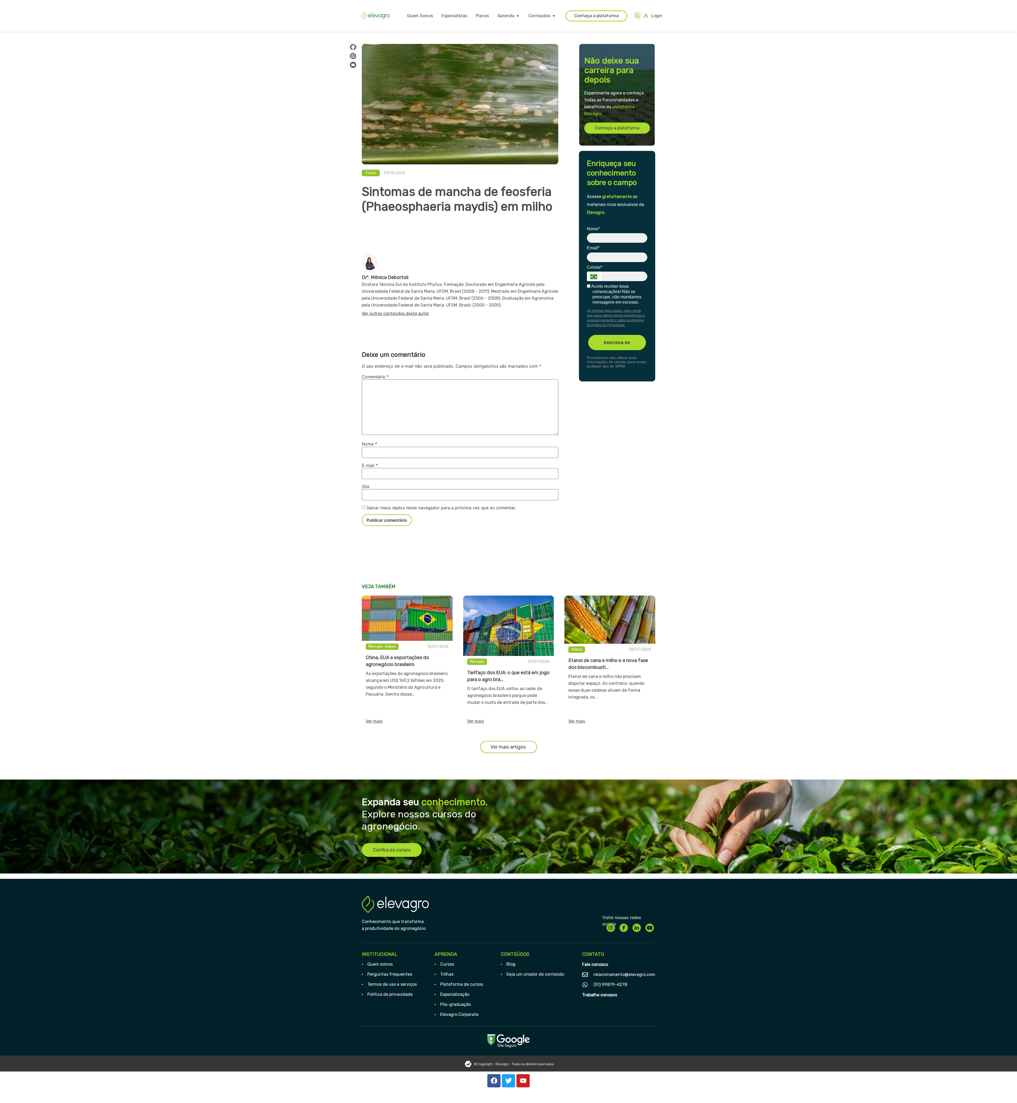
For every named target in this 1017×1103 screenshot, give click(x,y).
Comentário (375, 377)
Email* (593, 248)
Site (365, 486)
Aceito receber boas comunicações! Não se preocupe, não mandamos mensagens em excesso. (615, 294)
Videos (390, 646)
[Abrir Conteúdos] (554, 16)
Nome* (593, 229)
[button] (637, 15)
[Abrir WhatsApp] (1004, 1090)
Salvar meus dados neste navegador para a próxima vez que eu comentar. (441, 508)
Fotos (371, 173)
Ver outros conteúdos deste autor (395, 313)
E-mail (370, 465)
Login (656, 15)
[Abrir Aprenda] (518, 16)
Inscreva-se (617, 342)
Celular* (594, 267)
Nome (369, 444)
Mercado (375, 646)
